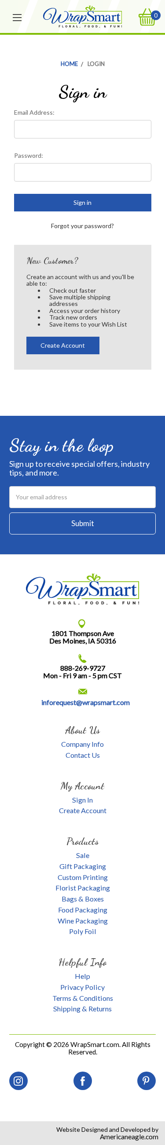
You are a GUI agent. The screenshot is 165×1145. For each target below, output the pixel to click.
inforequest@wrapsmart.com (85, 702)
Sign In (82, 800)
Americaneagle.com (129, 1137)
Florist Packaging (82, 887)
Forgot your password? (82, 225)
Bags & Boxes (83, 898)
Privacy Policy (82, 987)
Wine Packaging (83, 920)
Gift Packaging (82, 866)
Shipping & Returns (82, 1008)
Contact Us (83, 755)
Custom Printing (83, 877)
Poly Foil (82, 931)
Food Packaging (82, 909)
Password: (28, 155)
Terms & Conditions (82, 998)
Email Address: (34, 112)
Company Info (82, 744)
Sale (82, 855)
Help (82, 976)
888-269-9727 (82, 668)
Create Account (62, 345)
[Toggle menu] (17, 16)
